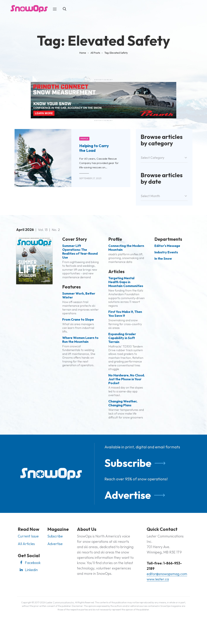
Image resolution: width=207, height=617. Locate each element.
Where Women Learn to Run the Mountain (80, 340)
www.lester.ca (158, 579)
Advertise (127, 495)
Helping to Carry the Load (94, 148)
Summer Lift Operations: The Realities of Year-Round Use (80, 251)
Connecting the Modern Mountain (126, 248)
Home (82, 52)
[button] (55, 8)
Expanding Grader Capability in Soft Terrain (122, 338)
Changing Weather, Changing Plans (122, 403)
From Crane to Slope (78, 319)
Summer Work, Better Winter (78, 295)
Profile (84, 139)
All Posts (95, 52)
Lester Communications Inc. (60, 602)
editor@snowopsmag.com (167, 574)
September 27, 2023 (90, 178)
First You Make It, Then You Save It (125, 314)
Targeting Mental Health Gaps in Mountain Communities (125, 282)
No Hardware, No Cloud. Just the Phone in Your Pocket (126, 379)
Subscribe (127, 463)
